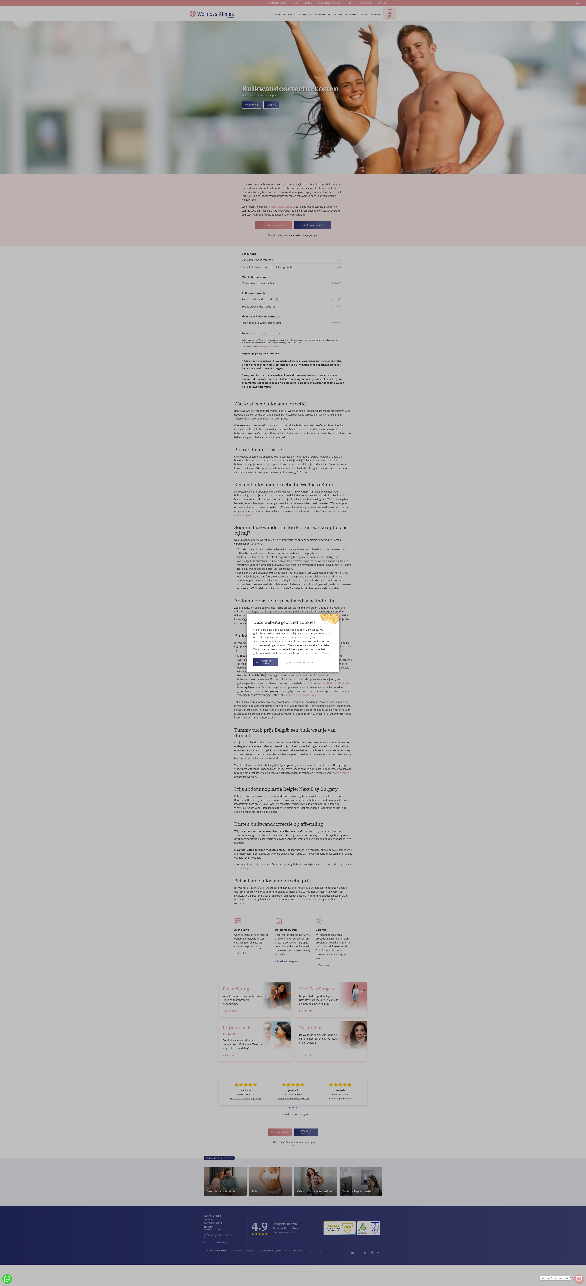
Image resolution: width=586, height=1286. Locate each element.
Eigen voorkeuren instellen (299, 662)
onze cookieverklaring (317, 653)
